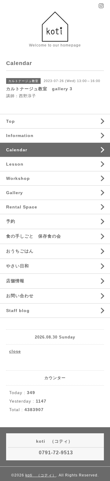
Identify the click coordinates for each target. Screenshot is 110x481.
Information (20, 135)
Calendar (16, 149)
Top (10, 121)
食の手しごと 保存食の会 (33, 236)
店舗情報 (15, 280)
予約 (10, 221)
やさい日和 (17, 265)
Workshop (18, 178)
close (15, 351)
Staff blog (18, 310)
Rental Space (21, 206)
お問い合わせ (20, 295)
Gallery (14, 192)
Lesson (15, 164)
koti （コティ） (40, 475)
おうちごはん (20, 251)
